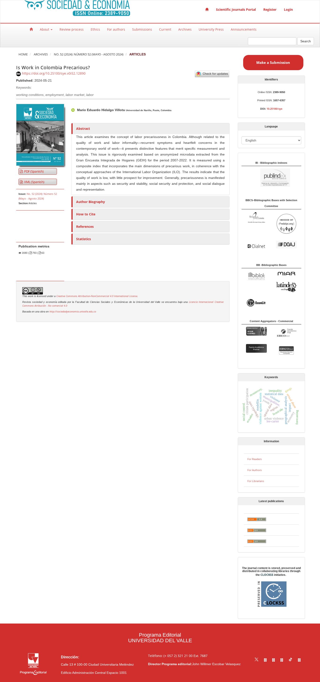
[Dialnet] (256, 245)
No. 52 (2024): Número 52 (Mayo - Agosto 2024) (88, 54)
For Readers (254, 459)
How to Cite (85, 214)
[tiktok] (290, 660)
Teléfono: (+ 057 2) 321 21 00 (170, 655)
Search (305, 41)
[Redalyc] (286, 223)
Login (288, 9)
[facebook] (265, 660)
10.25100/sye (275, 108)
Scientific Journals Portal (236, 9)
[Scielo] (256, 217)
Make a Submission (273, 62)
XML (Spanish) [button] (33, 182)
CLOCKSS (266, 575)
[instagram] (273, 660)
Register (269, 9)
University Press (211, 29)
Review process (72, 29)
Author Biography (90, 202)
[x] (256, 660)
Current (165, 29)
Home (23, 54)
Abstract (83, 128)
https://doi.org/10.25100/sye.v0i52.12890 (54, 73)
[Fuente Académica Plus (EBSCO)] (286, 332)
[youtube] (281, 660)
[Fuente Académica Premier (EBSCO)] (256, 348)
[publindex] (266, 177)
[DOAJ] (286, 244)
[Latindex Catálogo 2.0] (286, 287)
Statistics (83, 239)
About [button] (45, 29)
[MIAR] (286, 273)
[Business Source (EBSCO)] (286, 350)
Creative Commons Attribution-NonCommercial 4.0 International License (96, 296)
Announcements (244, 29)
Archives (185, 29)
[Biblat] (256, 275)
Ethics (95, 29)
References (85, 226)
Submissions (142, 29)
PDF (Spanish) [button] (33, 171)
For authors (116, 29)
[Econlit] (256, 302)
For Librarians (255, 481)
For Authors (254, 470)
